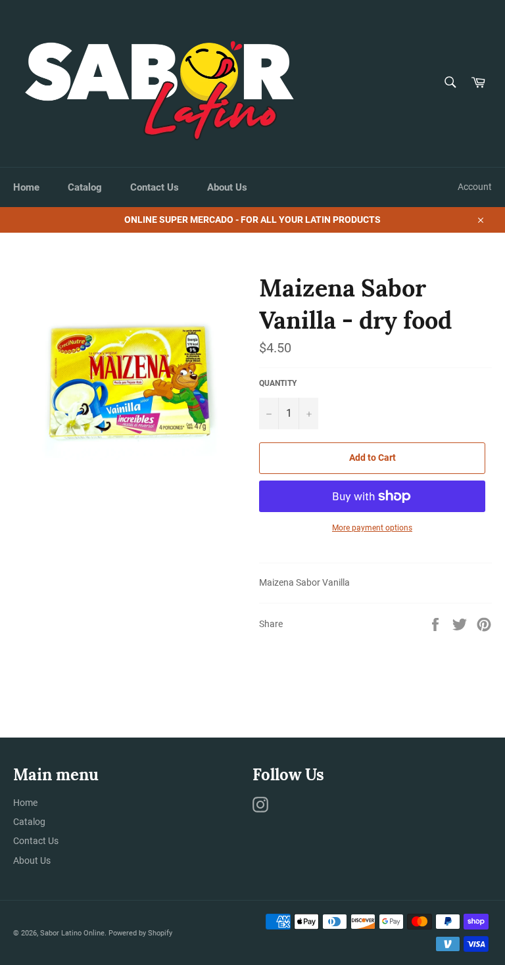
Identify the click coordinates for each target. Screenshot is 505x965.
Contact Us (154, 187)
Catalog (85, 187)
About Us (227, 187)
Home (26, 187)
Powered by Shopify (140, 933)
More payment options (372, 527)
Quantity (278, 383)
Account (475, 186)
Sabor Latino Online (72, 933)
